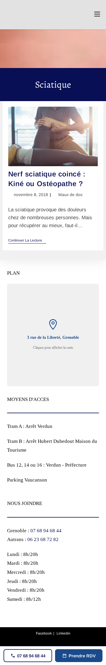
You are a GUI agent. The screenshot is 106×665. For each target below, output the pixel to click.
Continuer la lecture (27, 240)
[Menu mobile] (97, 14)
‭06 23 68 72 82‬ (43, 539)
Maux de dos (70, 194)
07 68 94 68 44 (46, 530)
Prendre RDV (82, 655)
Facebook (44, 633)
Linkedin (63, 633)
